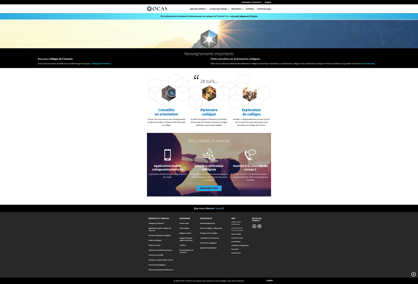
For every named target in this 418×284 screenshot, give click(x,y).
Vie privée (234, 249)
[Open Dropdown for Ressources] (242, 8)
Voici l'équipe (184, 228)
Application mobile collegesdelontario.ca (167, 167)
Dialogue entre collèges (208, 233)
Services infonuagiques (157, 265)
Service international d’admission (161, 270)
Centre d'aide (236, 234)
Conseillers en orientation (209, 238)
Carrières (250, 9)
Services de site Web (156, 255)
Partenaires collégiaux (208, 243)
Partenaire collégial (209, 112)
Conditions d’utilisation (240, 245)
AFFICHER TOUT (209, 188)
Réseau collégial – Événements (211, 228)
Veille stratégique (155, 240)
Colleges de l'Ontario (156, 223)
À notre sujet (184, 223)
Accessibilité (235, 242)
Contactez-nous (264, 9)
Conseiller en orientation (166, 112)
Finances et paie (154, 245)
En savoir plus (369, 63)
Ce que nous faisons (218, 9)
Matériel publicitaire (207, 223)
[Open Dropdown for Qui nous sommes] (207, 8)
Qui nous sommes (197, 9)
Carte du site (236, 253)
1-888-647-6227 (236, 222)
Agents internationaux (208, 248)
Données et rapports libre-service (161, 260)
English (268, 2)
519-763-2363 (235, 224)
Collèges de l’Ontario (100, 63)
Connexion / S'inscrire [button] (251, 2)
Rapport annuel (185, 233)
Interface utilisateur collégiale (209, 167)
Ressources (236, 9)
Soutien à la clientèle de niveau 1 (250, 167)
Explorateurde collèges (251, 112)
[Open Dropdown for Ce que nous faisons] (228, 8)
